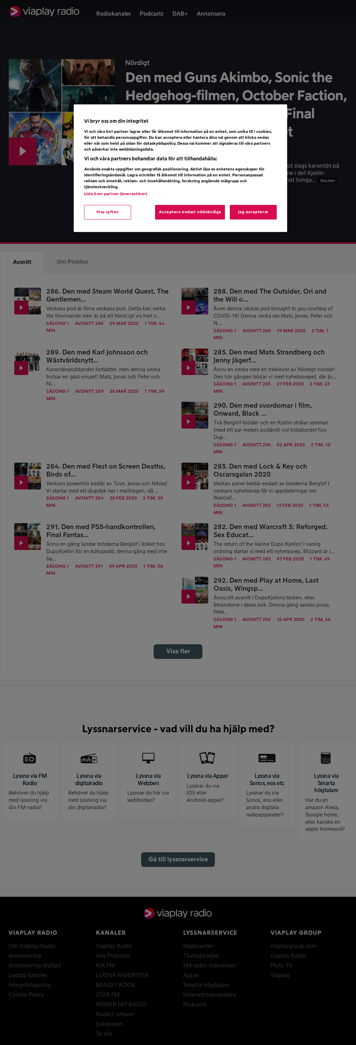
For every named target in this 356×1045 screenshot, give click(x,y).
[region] (180, 168)
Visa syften (107, 212)
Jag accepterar (253, 212)
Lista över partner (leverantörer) (116, 194)
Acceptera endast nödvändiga (190, 212)
